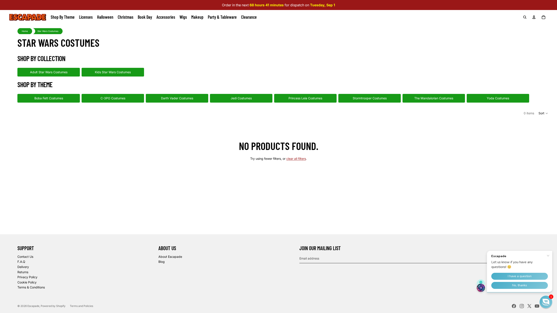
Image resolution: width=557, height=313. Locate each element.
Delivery (23, 267)
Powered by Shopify (53, 306)
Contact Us (25, 256)
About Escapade (170, 256)
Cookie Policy (27, 282)
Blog (161, 261)
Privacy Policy (27, 277)
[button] (543, 113)
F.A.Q (21, 261)
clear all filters (296, 158)
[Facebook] (514, 306)
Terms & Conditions (31, 287)
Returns (22, 272)
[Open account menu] (534, 17)
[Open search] (525, 17)
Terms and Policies (81, 306)
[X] (529, 306)
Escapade (33, 306)
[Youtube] (537, 306)
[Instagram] (521, 306)
